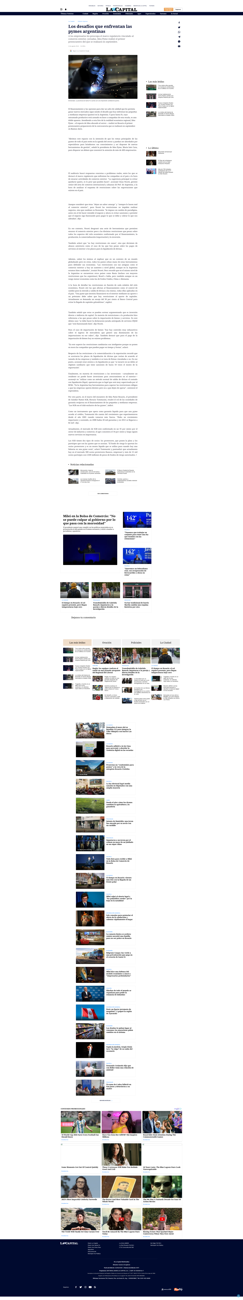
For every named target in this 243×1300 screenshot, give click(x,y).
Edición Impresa (83, 21)
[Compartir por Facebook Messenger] (179, 41)
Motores (100, 5)
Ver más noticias (105, 1100)
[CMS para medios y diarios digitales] (166, 1289)
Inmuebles (92, 5)
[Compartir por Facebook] (179, 22)
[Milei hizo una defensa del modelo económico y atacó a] (106, 975)
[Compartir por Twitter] (179, 27)
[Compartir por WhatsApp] (179, 32)
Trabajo (108, 5)
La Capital (71, 21)
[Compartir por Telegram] (179, 37)
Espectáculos (150, 13)
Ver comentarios (102, 493)
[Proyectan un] (106, 768)
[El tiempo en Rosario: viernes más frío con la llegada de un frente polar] (106, 881)
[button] (61, 9)
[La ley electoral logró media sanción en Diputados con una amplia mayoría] (106, 787)
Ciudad (85, 13)
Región (95, 13)
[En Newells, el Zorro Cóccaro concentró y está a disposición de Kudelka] (107, 697)
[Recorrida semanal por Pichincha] (160, 153)
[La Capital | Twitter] (81, 1287)
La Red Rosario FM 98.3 (126, 1245)
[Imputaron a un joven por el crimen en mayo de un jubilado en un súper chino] (106, 843)
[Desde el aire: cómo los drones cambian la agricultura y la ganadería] (106, 805)
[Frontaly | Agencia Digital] (177, 1289)
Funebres (128, 5)
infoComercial (92, 1251)
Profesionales (118, 5)
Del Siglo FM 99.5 (155, 1243)
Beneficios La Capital (140, 5)
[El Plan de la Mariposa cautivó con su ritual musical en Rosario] (160, 162)
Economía (117, 13)
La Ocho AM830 (124, 1243)
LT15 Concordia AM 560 (126, 1247)
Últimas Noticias (67, 13)
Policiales (129, 13)
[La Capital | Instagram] (85, 1287)
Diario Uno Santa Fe (94, 1245)
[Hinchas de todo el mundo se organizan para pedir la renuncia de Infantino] (106, 994)
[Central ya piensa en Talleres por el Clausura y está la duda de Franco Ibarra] (107, 688)
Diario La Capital (93, 1243)
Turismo (151, 5)
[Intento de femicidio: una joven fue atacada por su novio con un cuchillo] (106, 824)
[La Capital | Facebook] (76, 1287)
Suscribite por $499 (169, 9)
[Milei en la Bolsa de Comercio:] (90, 545)
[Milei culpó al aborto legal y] (106, 900)
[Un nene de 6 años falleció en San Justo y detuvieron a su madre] (106, 1088)
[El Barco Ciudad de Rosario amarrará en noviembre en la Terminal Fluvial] (121, 472)
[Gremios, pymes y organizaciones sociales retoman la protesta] (121, 481)
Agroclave (91, 1249)
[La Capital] (121, 9)
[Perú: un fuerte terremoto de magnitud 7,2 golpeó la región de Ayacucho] (106, 1012)
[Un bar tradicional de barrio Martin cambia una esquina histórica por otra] (160, 96)
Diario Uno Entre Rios (94, 1247)
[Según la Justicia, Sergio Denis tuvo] (106, 1050)
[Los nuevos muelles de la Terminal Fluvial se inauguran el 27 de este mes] (84, 481)
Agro (139, 13)
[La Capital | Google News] (95, 1287)
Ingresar (178, 9)
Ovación (105, 13)
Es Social (174, 13)
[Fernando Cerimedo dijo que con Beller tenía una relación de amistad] (106, 1069)
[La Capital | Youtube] (90, 1287)
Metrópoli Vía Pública (94, 1253)
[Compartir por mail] (179, 46)
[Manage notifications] (238, 1295)
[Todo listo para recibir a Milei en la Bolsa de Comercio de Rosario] (106, 862)
